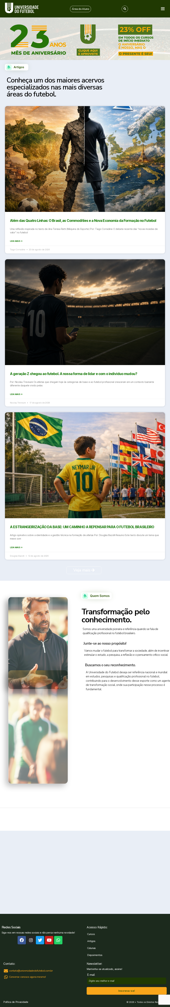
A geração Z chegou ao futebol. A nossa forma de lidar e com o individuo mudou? (73, 374)
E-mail (91, 975)
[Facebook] (22, 940)
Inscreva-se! (126, 991)
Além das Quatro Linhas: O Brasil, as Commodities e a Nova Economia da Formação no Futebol (83, 221)
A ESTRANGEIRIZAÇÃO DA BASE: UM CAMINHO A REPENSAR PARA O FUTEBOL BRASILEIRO (82, 527)
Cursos (91, 934)
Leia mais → (16, 241)
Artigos (91, 941)
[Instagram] (31, 940)
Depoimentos (94, 955)
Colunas (91, 948)
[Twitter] (40, 940)
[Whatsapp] (58, 940)
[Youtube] (49, 940)
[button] (80, 9)
